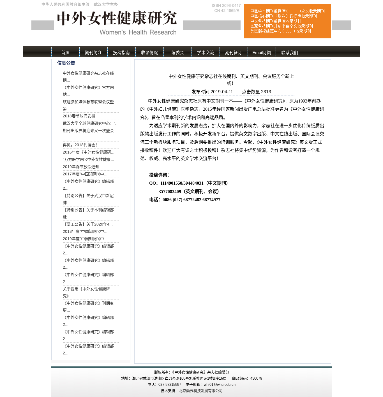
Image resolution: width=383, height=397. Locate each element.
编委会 (177, 52)
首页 (65, 52)
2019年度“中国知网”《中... (85, 238)
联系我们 (289, 52)
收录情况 (149, 52)
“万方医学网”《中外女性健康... (88, 159)
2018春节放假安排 (79, 116)
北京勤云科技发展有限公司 (201, 391)
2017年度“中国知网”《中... (85, 174)
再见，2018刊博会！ (81, 145)
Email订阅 (261, 52)
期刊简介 (93, 52)
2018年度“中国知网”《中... (85, 231)
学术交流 (205, 52)
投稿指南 (121, 52)
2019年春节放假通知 (81, 166)
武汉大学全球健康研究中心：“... (91, 123)
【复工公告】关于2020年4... (88, 224)
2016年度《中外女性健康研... (88, 152)
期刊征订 (233, 52)
